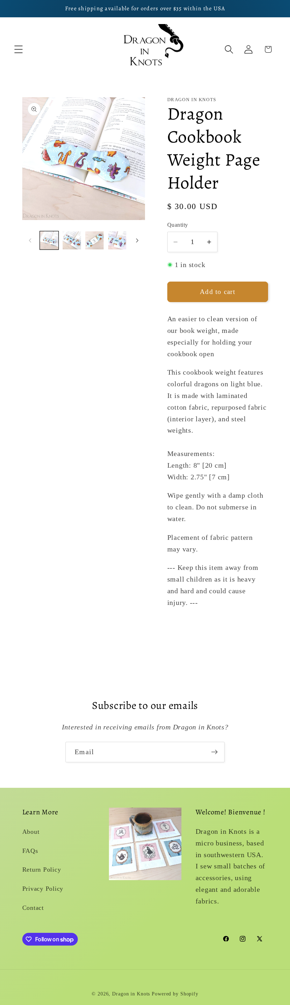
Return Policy (41, 869)
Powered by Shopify (175, 994)
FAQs (30, 850)
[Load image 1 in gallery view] (49, 240)
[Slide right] (137, 240)
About (31, 831)
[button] (18, 49)
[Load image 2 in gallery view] (72, 240)
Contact (33, 907)
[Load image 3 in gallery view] (94, 240)
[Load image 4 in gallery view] (117, 240)
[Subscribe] (214, 752)
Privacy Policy (43, 888)
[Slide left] (30, 240)
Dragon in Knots (131, 994)
